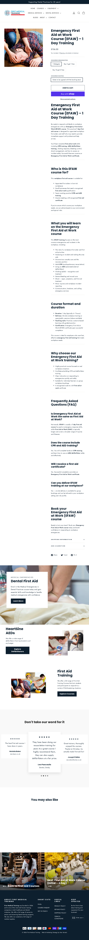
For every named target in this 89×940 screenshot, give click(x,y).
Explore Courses (67, 694)
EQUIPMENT (52, 8)
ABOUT (42, 17)
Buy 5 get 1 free (69, 64)
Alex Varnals (63, 932)
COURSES (40, 8)
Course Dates (57, 76)
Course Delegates (59, 60)
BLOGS (35, 17)
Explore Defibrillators (17, 650)
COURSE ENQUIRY (44, 908)
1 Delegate (56, 64)
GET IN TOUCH (42, 911)
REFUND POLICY (59, 909)
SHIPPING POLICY (60, 913)
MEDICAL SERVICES (35, 13)
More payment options (67, 99)
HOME (33, 8)
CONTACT (52, 17)
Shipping (62, 53)
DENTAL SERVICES (52, 13)
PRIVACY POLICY (59, 906)
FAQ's (40, 904)
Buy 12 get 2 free (58, 70)
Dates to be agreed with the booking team (67, 80)
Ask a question (58, 546)
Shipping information (61, 539)
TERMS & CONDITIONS (58, 917)
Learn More (18, 601)
